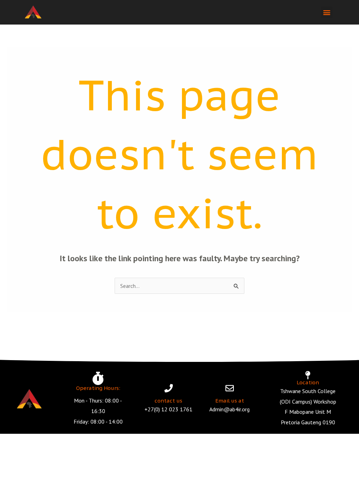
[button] (327, 12)
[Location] (308, 375)
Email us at (229, 400)
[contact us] (168, 388)
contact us (168, 400)
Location (308, 382)
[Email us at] (229, 388)
